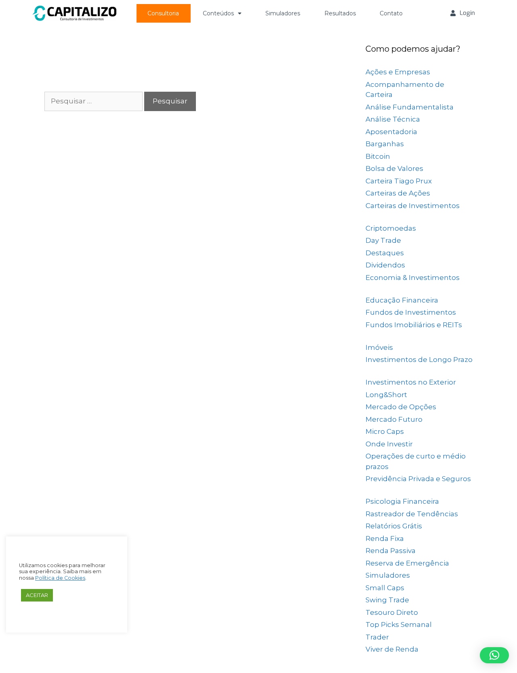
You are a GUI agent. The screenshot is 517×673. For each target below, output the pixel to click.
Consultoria (163, 13)
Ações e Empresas (398, 72)
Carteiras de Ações (398, 193)
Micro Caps (385, 431)
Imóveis (379, 347)
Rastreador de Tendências (412, 514)
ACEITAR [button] (37, 595)
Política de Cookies (60, 578)
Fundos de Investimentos (411, 312)
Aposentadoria (391, 132)
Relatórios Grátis (394, 526)
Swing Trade (387, 600)
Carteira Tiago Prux (399, 181)
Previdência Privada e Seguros (418, 479)
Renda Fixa (385, 538)
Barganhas (385, 144)
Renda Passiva (391, 551)
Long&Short (386, 395)
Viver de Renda (392, 649)
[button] (494, 655)
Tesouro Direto (392, 612)
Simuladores (282, 13)
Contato (391, 13)
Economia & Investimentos (413, 277)
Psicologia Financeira (402, 501)
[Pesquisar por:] (94, 101)
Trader (377, 637)
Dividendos (385, 265)
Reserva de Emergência (407, 563)
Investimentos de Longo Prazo (419, 359)
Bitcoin (378, 156)
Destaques (385, 253)
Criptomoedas (391, 228)
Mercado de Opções (401, 407)
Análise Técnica (393, 119)
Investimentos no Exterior (411, 382)
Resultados (340, 13)
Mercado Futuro (394, 419)
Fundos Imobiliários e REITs (414, 325)
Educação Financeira (402, 300)
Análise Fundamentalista (410, 107)
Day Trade (383, 240)
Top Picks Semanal (399, 624)
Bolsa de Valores (394, 168)
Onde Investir (389, 444)
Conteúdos (218, 13)
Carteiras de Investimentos (413, 206)
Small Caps (385, 588)
